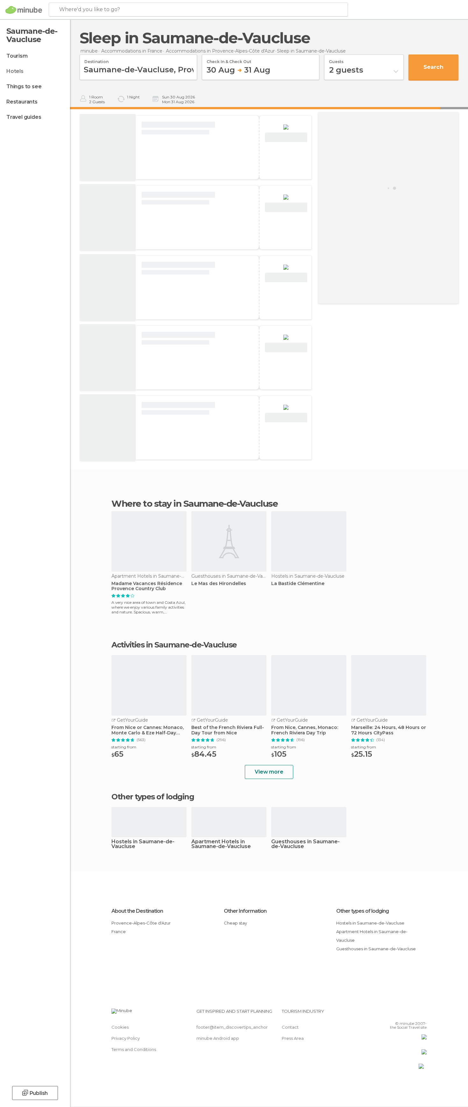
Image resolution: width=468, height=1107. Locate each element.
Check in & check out (229, 59)
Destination (96, 59)
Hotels (15, 71)
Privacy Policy (125, 1038)
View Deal (286, 137)
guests (336, 59)
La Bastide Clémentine (297, 583)
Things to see (23, 86)
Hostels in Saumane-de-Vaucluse (142, 844)
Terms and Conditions (133, 1049)
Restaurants (22, 102)
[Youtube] (422, 1013)
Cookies (120, 1027)
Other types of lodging (362, 911)
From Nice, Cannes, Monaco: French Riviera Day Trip (304, 730)
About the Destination (137, 911)
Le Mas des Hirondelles (218, 583)
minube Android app (217, 1038)
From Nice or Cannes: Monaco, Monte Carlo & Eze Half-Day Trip (147, 730)
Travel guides (23, 117)
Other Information (245, 911)
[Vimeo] (411, 1013)
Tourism (17, 56)
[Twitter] (401, 1013)
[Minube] (23, 9)
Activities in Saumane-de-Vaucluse (174, 645)
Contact (290, 1027)
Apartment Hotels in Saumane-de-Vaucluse (221, 844)
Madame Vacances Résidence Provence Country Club (146, 586)
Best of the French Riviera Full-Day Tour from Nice (227, 730)
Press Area (293, 1038)
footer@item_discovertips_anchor (232, 1027)
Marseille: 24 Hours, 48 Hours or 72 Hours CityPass (388, 730)
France (118, 931)
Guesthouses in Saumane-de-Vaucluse (305, 844)
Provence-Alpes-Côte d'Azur (141, 922)
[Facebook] (390, 1013)
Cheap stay (235, 922)
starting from (123, 747)
